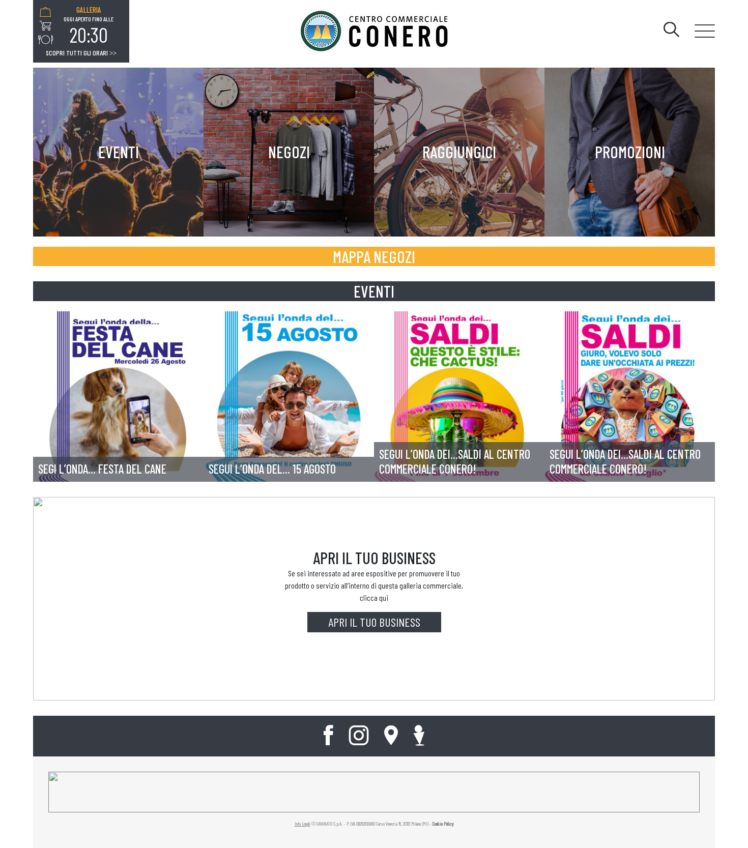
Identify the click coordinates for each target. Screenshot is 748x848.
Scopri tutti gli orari (81, 53)
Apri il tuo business (374, 622)
